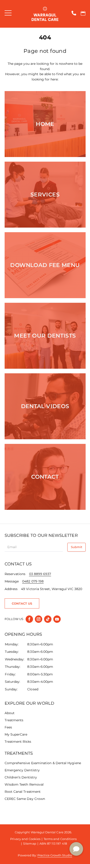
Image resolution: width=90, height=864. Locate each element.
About (10, 713)
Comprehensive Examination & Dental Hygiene (43, 763)
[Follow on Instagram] (38, 619)
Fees (8, 727)
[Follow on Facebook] (29, 619)
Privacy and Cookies (25, 839)
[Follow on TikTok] (47, 619)
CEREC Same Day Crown (25, 799)
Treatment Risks (18, 741)
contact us (22, 603)
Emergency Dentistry (22, 770)
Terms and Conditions (60, 839)
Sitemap (29, 843)
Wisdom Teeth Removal (24, 784)
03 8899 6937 (40, 574)
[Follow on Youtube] (57, 619)
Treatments (14, 720)
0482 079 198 (33, 581)
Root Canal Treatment (23, 792)
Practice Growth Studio (54, 855)
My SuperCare (16, 734)
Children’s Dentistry (21, 777)
